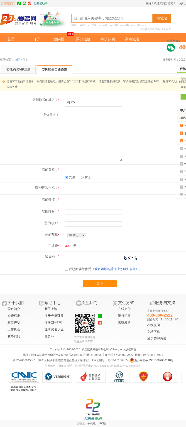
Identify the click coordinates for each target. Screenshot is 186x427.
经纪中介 (83, 48)
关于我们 (15, 302)
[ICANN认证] (121, 377)
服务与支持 (165, 302)
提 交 (99, 283)
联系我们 (13, 336)
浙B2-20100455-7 (24, 360)
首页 (11, 39)
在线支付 (124, 309)
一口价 (34, 39)
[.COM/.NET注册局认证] (59, 377)
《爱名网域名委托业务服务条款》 (115, 269)
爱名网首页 (8, 3)
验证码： (51, 256)
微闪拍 (59, 39)
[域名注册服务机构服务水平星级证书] (170, 377)
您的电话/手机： (46, 187)
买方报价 (83, 39)
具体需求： (51, 115)
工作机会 (13, 329)
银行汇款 (124, 315)
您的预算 (51, 235)
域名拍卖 (107, 48)
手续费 (53, 245)
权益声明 (13, 322)
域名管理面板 (156, 338)
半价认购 (107, 39)
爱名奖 (132, 48)
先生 (71, 177)
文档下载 (153, 332)
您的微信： (50, 199)
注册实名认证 (54, 329)
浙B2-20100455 (117, 360)
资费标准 (13, 315)
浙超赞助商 (41, 3)
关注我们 (89, 302)
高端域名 (132, 39)
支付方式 (126, 302)
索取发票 (124, 322)
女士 (87, 177)
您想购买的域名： (45, 99)
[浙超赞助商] (52, 19)
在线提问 (153, 325)
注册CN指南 (53, 322)
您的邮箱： (50, 211)
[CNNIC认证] (25, 377)
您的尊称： (50, 169)
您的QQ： (51, 223)
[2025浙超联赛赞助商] (93, 409)
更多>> (49, 336)
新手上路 (50, 309)
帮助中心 (52, 302)
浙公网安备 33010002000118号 (154, 360)
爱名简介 (13, 309)
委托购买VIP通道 (18, 69)
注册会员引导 (54, 315)
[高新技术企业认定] (92, 377)
